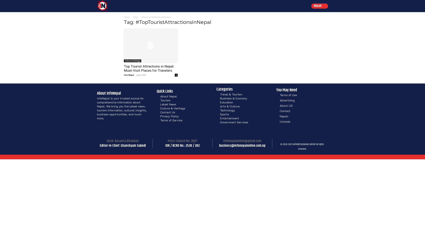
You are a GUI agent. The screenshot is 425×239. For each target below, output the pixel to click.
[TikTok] (296, 139)
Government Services (234, 122)
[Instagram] (288, 139)
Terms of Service (171, 120)
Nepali (284, 116)
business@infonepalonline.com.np (242, 146)
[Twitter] (304, 139)
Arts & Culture (230, 106)
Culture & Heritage (132, 61)
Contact (285, 111)
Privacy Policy (169, 116)
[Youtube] (312, 139)
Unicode (285, 121)
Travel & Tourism (231, 94)
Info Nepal (129, 75)
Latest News (168, 104)
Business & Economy (233, 98)
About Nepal (168, 96)
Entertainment (229, 118)
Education (226, 102)
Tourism (165, 100)
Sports (224, 114)
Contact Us (167, 112)
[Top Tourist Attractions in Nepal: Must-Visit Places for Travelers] (151, 45)
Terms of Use (288, 95)
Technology (227, 110)
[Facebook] (279, 139)
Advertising (287, 100)
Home (127, 17)
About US (286, 106)
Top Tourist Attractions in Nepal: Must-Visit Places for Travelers (149, 68)
